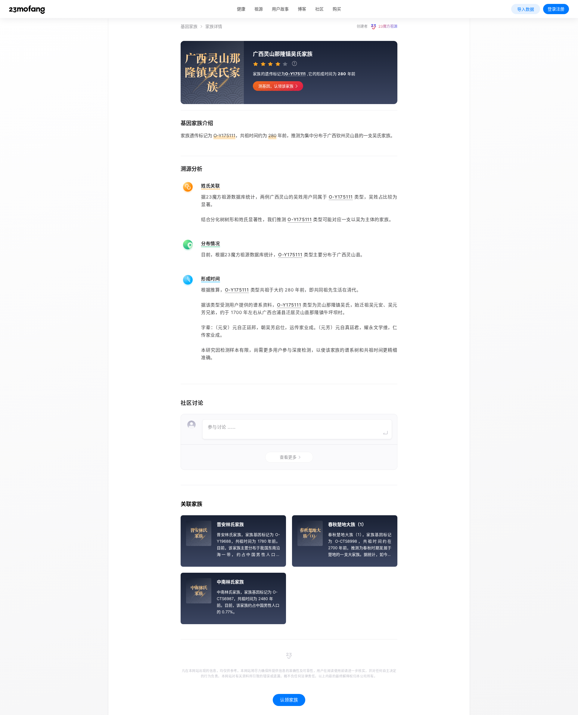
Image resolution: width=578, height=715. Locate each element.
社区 (319, 8)
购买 (337, 8)
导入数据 (525, 9)
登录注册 (556, 8)
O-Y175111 (295, 73)
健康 (241, 8)
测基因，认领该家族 (276, 86)
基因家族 (189, 26)
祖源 (258, 8)
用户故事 (280, 8)
